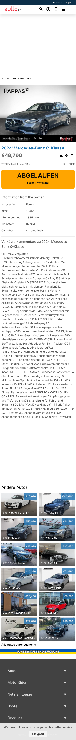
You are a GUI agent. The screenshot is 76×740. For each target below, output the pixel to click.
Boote (12, 706)
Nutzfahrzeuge (20, 694)
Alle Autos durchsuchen (17, 644)
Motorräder (17, 682)
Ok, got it (38, 734)
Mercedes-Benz (23, 78)
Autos (5, 78)
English (69, 2)
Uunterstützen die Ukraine (38, 651)
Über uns (15, 718)
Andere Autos (14, 487)
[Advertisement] (38, 46)
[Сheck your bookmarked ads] (56, 9)
